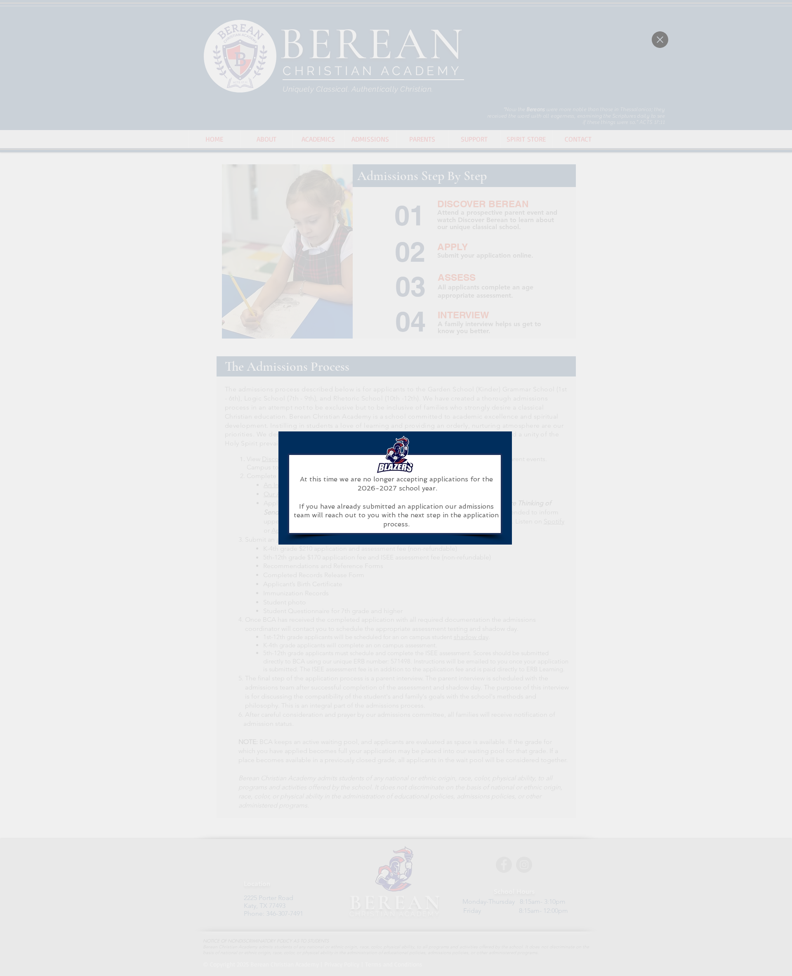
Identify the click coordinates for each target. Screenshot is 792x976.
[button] (660, 39)
